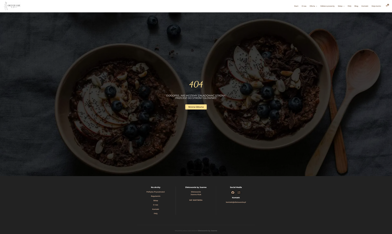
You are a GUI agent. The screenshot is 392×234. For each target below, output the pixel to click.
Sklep (340, 6)
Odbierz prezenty (327, 6)
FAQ (349, 6)
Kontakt (364, 6)
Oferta (312, 6)
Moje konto (376, 6)
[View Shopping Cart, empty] (386, 6)
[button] (316, 6)
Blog (356, 6)
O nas (304, 6)
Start (296, 6)
